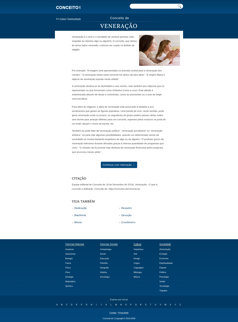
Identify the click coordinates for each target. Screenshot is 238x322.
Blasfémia (80, 215)
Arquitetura (138, 249)
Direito (103, 254)
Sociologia (104, 277)
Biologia (69, 258)
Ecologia (163, 254)
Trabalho (163, 291)
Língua (137, 263)
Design (137, 258)
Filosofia (104, 263)
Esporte (162, 268)
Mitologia (138, 272)
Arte (135, 254)
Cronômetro (128, 222)
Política (162, 272)
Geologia (69, 277)
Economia (163, 258)
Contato (112, 313)
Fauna (68, 263)
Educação (104, 258)
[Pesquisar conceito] (179, 6)
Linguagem (139, 268)
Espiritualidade (74, 19)
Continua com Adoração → (119, 164)
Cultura (63, 19)
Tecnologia (164, 286)
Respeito (126, 208)
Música (137, 277)
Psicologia (164, 277)
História (103, 272)
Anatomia (69, 249)
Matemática (70, 281)
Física (68, 268)
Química (69, 286)
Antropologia (105, 249)
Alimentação (164, 249)
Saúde (162, 281)
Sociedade (165, 244)
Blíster (78, 222)
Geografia (104, 268)
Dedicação (80, 208)
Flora (67, 272)
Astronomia (70, 254)
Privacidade (123, 313)
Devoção (126, 215)
